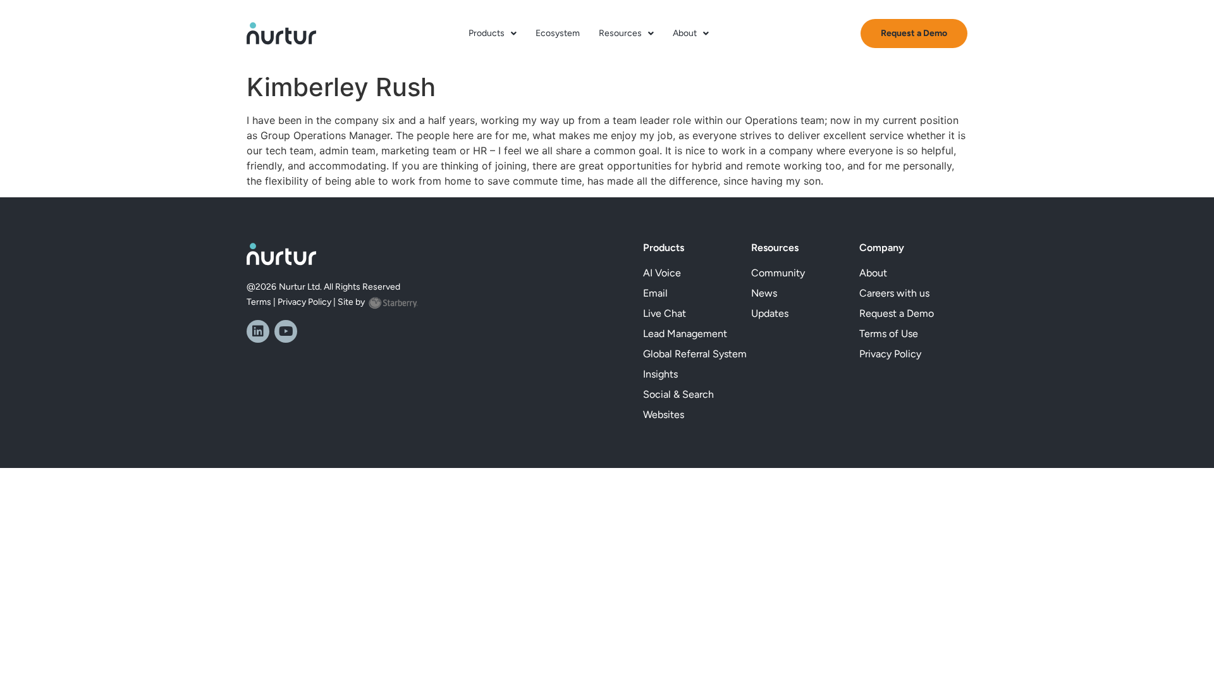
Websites (663, 415)
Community (778, 273)
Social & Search (678, 394)
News (764, 293)
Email (655, 293)
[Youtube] (285, 331)
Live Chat (664, 313)
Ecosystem (558, 33)
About (685, 33)
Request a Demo (896, 313)
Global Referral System (695, 354)
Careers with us (894, 293)
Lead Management (685, 334)
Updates (769, 313)
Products (487, 33)
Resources (620, 33)
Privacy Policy (304, 302)
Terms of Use (888, 334)
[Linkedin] (258, 331)
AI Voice (662, 273)
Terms (259, 302)
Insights (660, 374)
